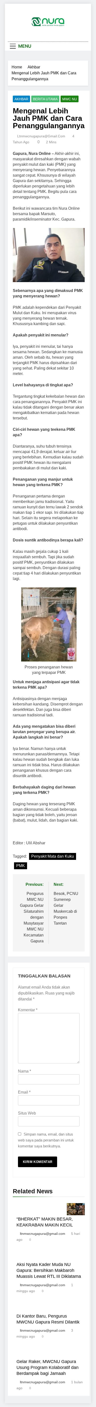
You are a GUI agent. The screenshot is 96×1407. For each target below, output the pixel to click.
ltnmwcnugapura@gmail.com (41, 136)
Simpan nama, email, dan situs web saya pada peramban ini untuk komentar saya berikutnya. (46, 1140)
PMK (20, 866)
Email (24, 1092)
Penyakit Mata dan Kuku (52, 856)
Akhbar (21, 99)
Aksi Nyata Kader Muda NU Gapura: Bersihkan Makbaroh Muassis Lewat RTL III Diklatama (48, 1270)
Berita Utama (45, 99)
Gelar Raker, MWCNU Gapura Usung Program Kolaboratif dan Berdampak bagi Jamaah (47, 1367)
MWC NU (69, 99)
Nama (24, 1071)
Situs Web (27, 1113)
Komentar (27, 1010)
